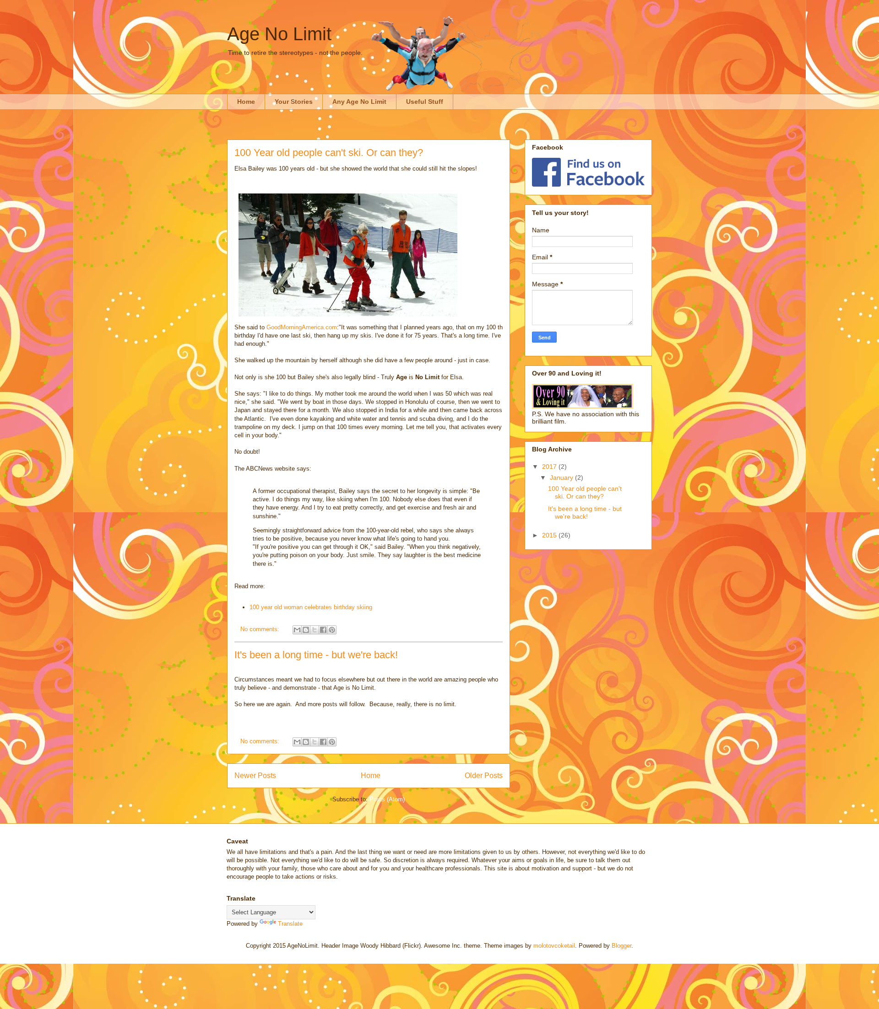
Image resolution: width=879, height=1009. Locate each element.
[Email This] (297, 629)
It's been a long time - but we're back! (316, 654)
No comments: (260, 629)
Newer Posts (255, 775)
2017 (550, 466)
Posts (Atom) (387, 799)
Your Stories (294, 101)
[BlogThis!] (305, 629)
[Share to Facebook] (323, 629)
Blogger (621, 945)
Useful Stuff (424, 101)
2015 (550, 535)
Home (246, 101)
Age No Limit (279, 34)
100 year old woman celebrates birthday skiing (311, 607)
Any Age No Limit (359, 101)
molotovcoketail (554, 945)
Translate (290, 923)
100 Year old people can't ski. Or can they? (328, 152)
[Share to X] (314, 629)
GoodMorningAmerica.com (301, 327)
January (562, 477)
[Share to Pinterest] (331, 629)
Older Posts (484, 775)
